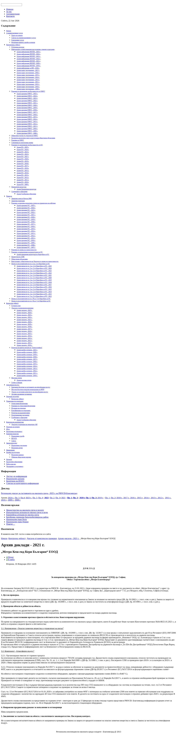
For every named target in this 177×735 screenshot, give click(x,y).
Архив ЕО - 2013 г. (23, 175)
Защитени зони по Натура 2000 (21, 198)
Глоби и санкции (16, 382)
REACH (14, 438)
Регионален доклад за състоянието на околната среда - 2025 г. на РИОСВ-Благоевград (39, 493)
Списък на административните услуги (23, 38)
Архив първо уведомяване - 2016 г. (28, 73)
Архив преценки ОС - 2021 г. (26, 215)
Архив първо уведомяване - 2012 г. (28, 84)
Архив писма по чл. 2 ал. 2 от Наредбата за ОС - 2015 (34, 289)
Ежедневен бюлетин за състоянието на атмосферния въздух (30, 387)
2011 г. (168, 498)
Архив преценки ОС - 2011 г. (26, 238)
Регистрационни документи (20, 415)
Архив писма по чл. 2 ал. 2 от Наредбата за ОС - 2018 (34, 282)
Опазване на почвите (13, 427)
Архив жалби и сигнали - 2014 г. (27, 366)
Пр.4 (22, 498)
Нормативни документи (19, 445)
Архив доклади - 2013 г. (24, 338)
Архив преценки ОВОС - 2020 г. (27, 105)
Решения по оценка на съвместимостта (23, 250)
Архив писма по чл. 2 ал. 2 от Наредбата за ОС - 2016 (34, 287)
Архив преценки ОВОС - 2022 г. (27, 101)
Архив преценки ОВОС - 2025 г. (27, 94)
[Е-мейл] (10, 559)
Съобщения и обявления (19, 191)
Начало (8, 31)
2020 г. (82, 498)
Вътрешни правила (17, 455)
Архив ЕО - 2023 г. (23, 152)
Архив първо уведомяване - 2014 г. (28, 77)
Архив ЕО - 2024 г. (23, 150)
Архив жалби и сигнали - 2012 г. (27, 371)
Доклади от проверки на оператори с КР (24, 424)
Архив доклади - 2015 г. (24, 334)
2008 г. (18, 500)
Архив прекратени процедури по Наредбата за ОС (33, 254)
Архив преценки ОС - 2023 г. (26, 210)
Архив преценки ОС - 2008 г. (26, 245)
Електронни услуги (17, 40)
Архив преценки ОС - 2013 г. (26, 233)
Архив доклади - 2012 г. (24, 341)
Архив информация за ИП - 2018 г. (28, 68)
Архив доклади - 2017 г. (24, 329)
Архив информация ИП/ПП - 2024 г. (29, 54)
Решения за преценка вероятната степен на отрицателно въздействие (33, 203)
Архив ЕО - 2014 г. (23, 173)
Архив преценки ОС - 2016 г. (26, 226)
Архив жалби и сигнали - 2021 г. (27, 350)
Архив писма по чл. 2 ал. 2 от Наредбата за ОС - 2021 (34, 275)
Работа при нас (11, 464)
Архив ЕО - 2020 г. (23, 159)
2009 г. (11, 500)
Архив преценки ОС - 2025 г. (26, 205)
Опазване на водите (12, 396)
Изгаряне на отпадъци (18, 408)
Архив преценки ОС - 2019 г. (26, 219)
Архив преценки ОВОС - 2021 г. (27, 103)
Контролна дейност (12, 303)
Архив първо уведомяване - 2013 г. (28, 80)
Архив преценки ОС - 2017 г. (26, 224)
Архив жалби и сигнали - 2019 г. (27, 355)
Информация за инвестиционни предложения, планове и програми (32, 49)
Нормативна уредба (17, 436)
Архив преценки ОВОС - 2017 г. (27, 112)
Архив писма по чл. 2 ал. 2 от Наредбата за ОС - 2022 (34, 273)
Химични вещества (12, 434)
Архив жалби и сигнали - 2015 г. (27, 364)
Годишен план (15, 306)
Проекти (9, 459)
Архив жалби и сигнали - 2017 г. (27, 359)
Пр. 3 (17, 498)
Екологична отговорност (14, 431)
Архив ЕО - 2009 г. (23, 184)
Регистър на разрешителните (20, 413)
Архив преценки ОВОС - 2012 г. (27, 124)
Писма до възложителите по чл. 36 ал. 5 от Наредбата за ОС (31, 301)
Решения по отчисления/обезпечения (23, 406)
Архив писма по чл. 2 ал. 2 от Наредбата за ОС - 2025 (34, 266)
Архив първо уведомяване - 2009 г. (28, 89)
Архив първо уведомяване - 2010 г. (28, 87)
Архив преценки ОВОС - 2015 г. (27, 117)
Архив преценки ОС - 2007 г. (26, 247)
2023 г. (28, 498)
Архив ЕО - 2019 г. (23, 161)
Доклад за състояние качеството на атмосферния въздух (29, 392)
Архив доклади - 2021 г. (24, 320)
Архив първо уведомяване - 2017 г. (28, 70)
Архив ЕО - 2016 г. (23, 168)
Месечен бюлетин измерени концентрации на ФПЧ (27, 389)
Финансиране (10, 450)
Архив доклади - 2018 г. (24, 327)
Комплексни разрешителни (15, 422)
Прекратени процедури (18, 187)
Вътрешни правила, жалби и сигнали (23, 42)
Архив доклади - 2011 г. (24, 343)
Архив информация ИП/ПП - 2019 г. (29, 66)
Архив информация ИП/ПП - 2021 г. (29, 61)
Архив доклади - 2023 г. (24, 315)
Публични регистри (17, 47)
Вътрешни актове (17, 448)
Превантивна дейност (13, 45)
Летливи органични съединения (21, 394)
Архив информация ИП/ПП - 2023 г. (29, 56)
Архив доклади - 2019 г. (24, 324)
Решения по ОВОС (17, 140)
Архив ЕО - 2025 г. (23, 147)
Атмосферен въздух (12, 385)
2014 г (146, 498)
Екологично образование (14, 462)
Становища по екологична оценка (22, 143)
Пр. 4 (40, 498)
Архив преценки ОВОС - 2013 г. (27, 122)
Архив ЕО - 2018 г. (23, 163)
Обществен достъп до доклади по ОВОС (24, 136)
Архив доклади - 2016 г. (24, 331)
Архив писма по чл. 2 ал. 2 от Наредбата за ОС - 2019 (34, 280)
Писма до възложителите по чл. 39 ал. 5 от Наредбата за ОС (31, 299)
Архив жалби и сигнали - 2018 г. (27, 357)
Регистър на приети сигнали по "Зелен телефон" (26, 348)
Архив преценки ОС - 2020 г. (26, 217)
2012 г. (160, 498)
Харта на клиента (17, 35)
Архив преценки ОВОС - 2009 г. (27, 131)
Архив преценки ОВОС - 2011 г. (27, 126)
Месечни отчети (16, 378)
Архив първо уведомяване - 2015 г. (28, 75)
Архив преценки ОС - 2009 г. (26, 243)
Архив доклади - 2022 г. (24, 317)
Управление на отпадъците (14, 401)
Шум (8, 429)
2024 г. (11, 498)
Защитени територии (18, 201)
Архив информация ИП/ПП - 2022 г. (29, 59)
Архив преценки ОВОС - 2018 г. (27, 110)
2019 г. (100, 498)
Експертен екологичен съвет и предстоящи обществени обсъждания (33, 138)
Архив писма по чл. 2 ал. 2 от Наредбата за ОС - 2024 (34, 268)
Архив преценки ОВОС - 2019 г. (27, 108)
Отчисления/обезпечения (19, 403)
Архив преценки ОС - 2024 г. (26, 208)
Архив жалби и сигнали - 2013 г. (27, 369)
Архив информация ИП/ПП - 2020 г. (29, 63)
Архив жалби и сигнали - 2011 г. (27, 373)
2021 (63, 498)
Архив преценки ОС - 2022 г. (26, 212)
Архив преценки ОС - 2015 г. (26, 229)
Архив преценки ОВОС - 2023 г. (27, 98)
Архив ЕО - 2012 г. (23, 177)
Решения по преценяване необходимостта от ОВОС (28, 91)
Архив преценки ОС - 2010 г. (26, 240)
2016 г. (133, 498)
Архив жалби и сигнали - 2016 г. (27, 362)
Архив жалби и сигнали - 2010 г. (27, 375)
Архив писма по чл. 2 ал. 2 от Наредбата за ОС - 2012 (34, 296)
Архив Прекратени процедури (26, 189)
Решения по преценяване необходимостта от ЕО (27, 145)
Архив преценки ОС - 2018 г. (26, 222)
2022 (46, 498)
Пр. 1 (69, 498)
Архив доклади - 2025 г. (24, 310)
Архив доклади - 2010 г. (24, 345)
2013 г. (154, 498)
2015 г (139, 498)
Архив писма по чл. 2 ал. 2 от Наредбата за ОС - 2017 (34, 285)
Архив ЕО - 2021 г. (23, 157)
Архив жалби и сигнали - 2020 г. (27, 352)
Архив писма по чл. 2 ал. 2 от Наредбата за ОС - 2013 (34, 294)
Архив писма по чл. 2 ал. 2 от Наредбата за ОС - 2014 (34, 292)
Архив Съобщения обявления (26, 194)
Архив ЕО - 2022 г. (23, 154)
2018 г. (119, 498)
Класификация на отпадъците (20, 410)
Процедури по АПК (17, 257)
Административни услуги (14, 33)
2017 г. (126, 498)
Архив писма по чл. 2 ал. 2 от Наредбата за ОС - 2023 (34, 271)
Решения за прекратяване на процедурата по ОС (27, 252)
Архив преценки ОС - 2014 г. (26, 231)
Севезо (13, 441)
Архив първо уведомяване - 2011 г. (28, 82)
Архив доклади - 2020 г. (24, 322)
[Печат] (10, 557)
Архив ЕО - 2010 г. (23, 182)
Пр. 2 (52, 498)
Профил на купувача (13, 452)
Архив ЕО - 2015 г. (23, 170)
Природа (9, 196)
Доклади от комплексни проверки (22, 308)
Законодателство (11, 443)
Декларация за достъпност (14, 466)
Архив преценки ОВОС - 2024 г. (27, 96)
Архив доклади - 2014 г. (24, 336)
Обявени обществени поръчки (21, 457)
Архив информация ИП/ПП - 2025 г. (29, 52)
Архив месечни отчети (24, 380)
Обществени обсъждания (19, 259)
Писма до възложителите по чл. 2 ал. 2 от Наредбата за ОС (30, 264)
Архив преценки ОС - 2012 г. (26, 236)
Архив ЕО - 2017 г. (23, 166)
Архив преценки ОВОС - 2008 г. (27, 133)
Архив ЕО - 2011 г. (23, 180)
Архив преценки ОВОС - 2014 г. (27, 119)
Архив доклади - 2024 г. (24, 313)
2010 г (3, 500)
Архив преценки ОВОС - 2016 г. (27, 115)
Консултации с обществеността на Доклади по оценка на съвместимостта (34, 261)
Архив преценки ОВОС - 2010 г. (27, 129)
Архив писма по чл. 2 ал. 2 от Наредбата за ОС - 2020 (34, 278)
